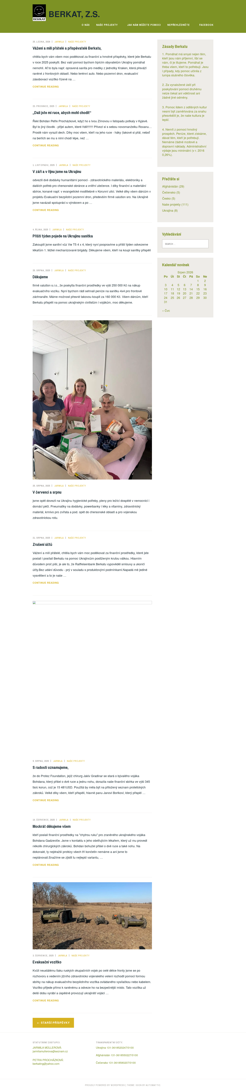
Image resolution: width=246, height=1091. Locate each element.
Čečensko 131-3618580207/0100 (116, 1063)
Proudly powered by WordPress (105, 1085)
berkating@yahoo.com (46, 1064)
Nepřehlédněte (178, 25)
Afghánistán (170, 186)
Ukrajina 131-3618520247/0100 (115, 1047)
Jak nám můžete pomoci (144, 25)
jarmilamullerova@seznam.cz (50, 1051)
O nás (86, 25)
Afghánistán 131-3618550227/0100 (117, 1055)
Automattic (153, 1085)
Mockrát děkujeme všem (52, 826)
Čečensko (169, 192)
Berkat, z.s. (74, 14)
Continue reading (55, 87)
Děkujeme (40, 276)
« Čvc (166, 310)
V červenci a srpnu (47, 492)
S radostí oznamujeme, (50, 767)
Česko (166, 198)
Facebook (206, 25)
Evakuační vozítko (47, 962)
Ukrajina (167, 210)
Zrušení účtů (42, 544)
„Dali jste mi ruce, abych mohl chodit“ (62, 112)
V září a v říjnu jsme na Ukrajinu (57, 171)
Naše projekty (107, 25)
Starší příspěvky (55, 1023)
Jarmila (59, 41)
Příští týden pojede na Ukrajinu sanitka (63, 236)
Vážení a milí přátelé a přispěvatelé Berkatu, (67, 48)
